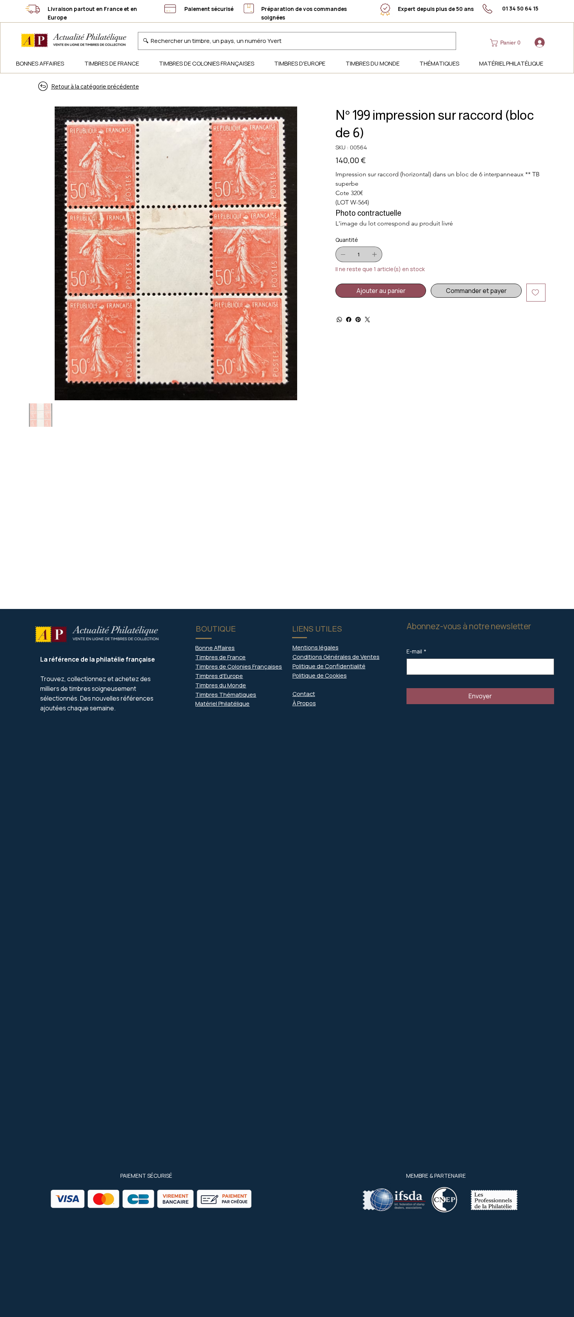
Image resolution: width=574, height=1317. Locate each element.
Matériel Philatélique (222, 703)
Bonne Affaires (215, 647)
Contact (303, 694)
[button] (507, 43)
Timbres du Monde (220, 685)
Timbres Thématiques (225, 694)
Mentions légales (315, 647)
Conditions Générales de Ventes (336, 656)
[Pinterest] (358, 319)
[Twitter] (367, 319)
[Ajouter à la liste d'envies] (535, 293)
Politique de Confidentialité (328, 666)
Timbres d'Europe (219, 676)
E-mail (416, 651)
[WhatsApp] (339, 319)
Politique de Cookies (319, 675)
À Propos (304, 703)
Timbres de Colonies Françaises (238, 666)
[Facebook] (349, 319)
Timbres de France (220, 657)
